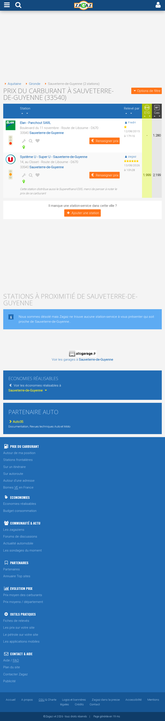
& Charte (47, 699)
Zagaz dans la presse (106, 699)
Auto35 (18, 422)
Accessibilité (133, 699)
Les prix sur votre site (19, 628)
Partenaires (11, 569)
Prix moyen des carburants (22, 595)
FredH (132, 122)
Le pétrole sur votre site (20, 635)
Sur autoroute (13, 474)
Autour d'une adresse (19, 481)
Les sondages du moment (22, 550)
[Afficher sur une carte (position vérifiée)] (23, 147)
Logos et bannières (74, 699)
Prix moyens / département (23, 602)
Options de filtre (148, 91)
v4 (54, 716)
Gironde (34, 84)
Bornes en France (18, 487)
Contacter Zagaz (15, 674)
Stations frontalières (18, 460)
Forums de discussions (20, 536)
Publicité (9, 681)
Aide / (11, 660)
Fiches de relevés (16, 621)
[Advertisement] (82, 47)
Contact (95, 704)
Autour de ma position (19, 453)
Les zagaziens (13, 530)
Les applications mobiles (21, 641)
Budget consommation (20, 511)
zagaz (132, 156)
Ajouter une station (85, 213)
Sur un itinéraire (14, 467)
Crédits (79, 704)
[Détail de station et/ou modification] (30, 141)
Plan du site (11, 667)
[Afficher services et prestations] (23, 141)
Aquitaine (14, 84)
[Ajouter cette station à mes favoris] (37, 141)
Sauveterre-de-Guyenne (46, 133)
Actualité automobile (18, 543)
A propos (27, 699)
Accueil (10, 699)
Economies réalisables (19, 504)
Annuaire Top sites (16, 576)
